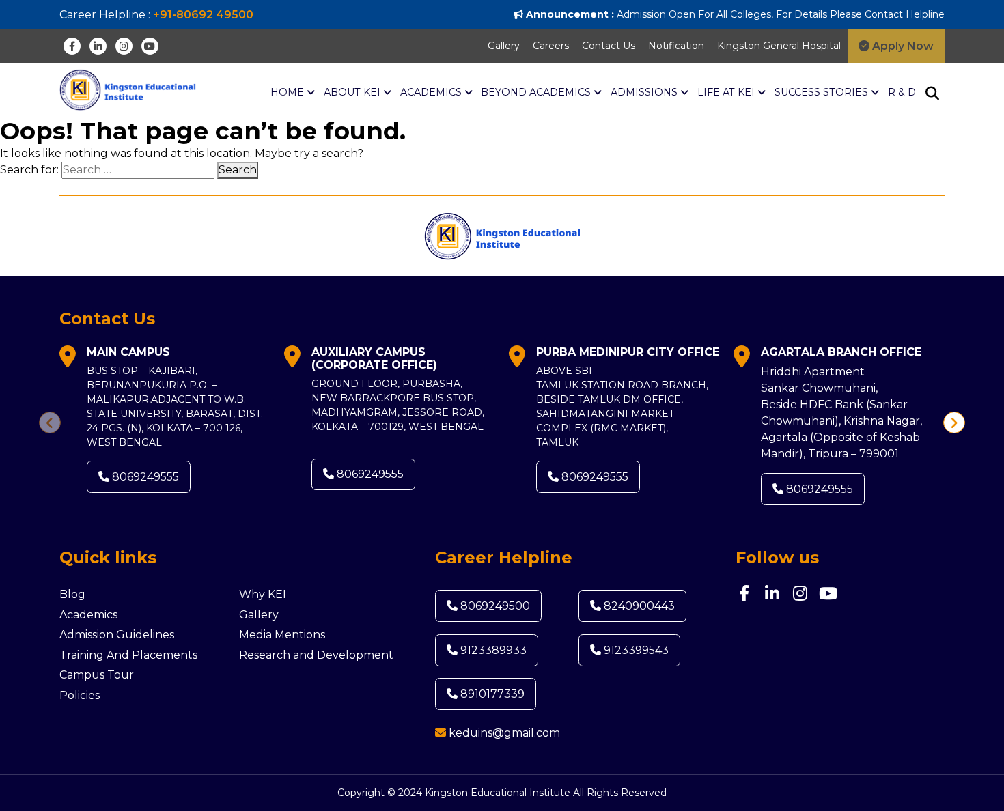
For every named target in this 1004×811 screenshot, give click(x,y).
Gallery (504, 46)
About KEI (353, 92)
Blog (72, 594)
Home (288, 92)
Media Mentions (282, 634)
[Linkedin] (98, 46)
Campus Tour (96, 674)
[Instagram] (124, 46)
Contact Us (608, 46)
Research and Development (316, 655)
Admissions (645, 92)
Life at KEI (727, 92)
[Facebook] (72, 46)
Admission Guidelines (116, 634)
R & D (902, 92)
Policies (79, 695)
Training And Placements (128, 655)
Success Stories (823, 92)
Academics (88, 614)
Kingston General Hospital (779, 46)
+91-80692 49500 (203, 14)
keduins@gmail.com (504, 732)
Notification (676, 46)
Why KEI (262, 594)
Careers (551, 46)
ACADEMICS (432, 92)
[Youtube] (149, 46)
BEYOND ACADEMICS (537, 92)
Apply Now (901, 46)
